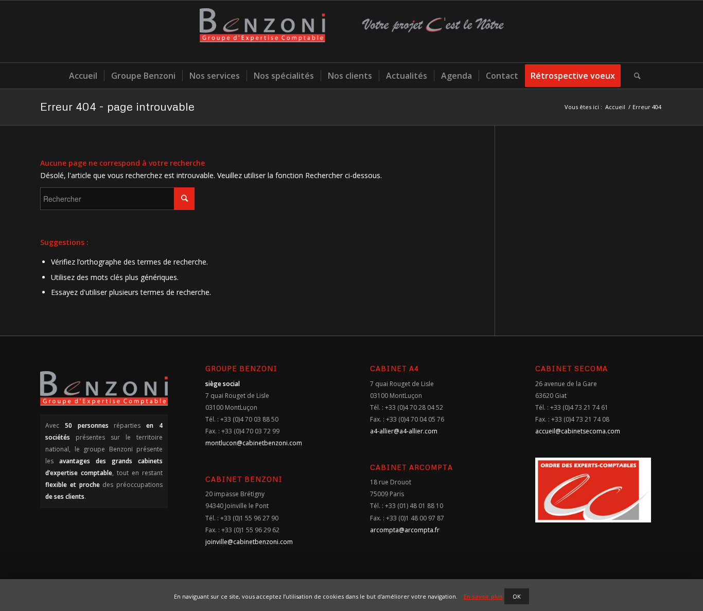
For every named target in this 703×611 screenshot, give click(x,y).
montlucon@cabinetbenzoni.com (253, 443)
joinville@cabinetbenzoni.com (249, 541)
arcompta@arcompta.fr (405, 530)
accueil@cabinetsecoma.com (577, 431)
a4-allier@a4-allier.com (403, 431)
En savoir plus (483, 596)
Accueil (615, 107)
